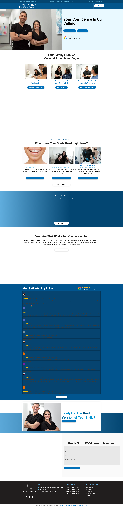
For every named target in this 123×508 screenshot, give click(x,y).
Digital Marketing (78, 505)
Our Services (61, 5)
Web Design (73, 505)
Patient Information (71, 5)
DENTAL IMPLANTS (90, 487)
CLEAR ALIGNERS (89, 491)
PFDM (86, 505)
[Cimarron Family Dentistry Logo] (27, 6)
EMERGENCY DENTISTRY (91, 499)
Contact (81, 5)
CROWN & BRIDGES (90, 497)
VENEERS (88, 495)
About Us (53, 5)
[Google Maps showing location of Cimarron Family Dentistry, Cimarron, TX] (30, 455)
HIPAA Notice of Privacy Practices (64, 505)
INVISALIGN (88, 489)
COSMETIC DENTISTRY (90, 493)
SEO (83, 505)
